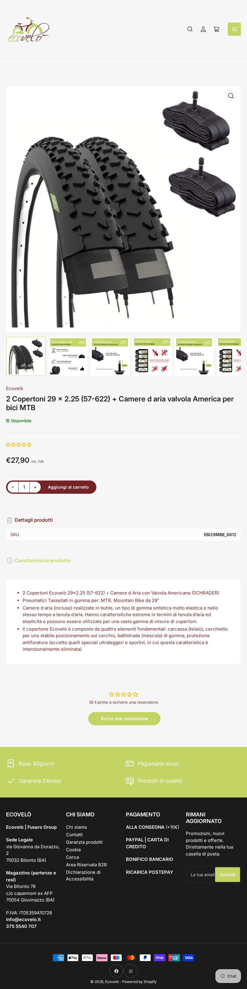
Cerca (72, 857)
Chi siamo (76, 827)
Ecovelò (14, 388)
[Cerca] (190, 29)
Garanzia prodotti (84, 842)
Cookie (73, 849)
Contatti (74, 834)
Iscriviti (227, 874)
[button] (19, 444)
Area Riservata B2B (86, 865)
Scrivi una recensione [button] (124, 718)
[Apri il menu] (234, 29)
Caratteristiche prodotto (43, 560)
